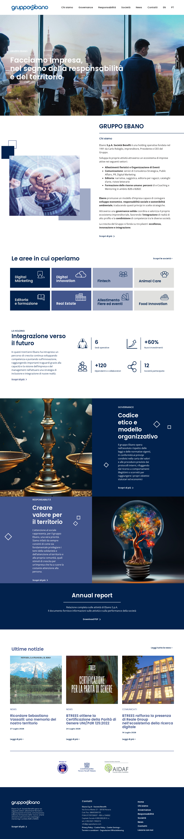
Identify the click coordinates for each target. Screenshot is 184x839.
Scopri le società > (162, 258)
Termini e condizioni (90, 830)
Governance (85, 7)
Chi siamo (67, 7)
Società (125, 7)
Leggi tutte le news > (161, 647)
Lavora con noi (145, 830)
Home (141, 801)
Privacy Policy (87, 827)
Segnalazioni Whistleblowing (112, 830)
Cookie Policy (99, 827)
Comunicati (129, 709)
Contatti (152, 7)
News (139, 7)
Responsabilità (107, 7)
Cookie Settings (113, 827)
